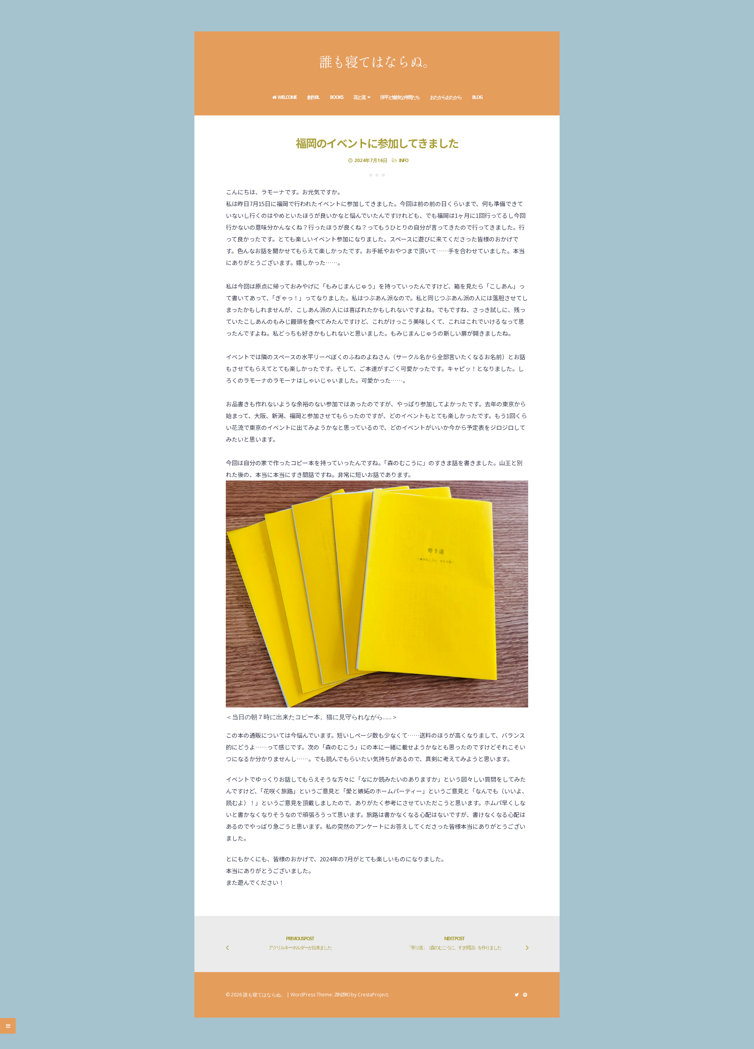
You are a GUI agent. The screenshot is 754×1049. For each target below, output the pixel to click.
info (403, 160)
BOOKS (336, 97)
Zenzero (342, 994)
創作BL (313, 97)
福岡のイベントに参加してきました (377, 143)
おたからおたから (445, 97)
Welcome (287, 97)
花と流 (359, 97)
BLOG (477, 97)
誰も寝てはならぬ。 (377, 61)
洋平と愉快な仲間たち (399, 97)
